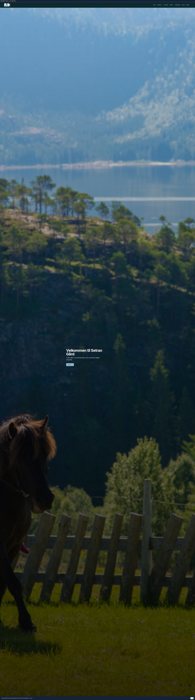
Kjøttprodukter (177, 4)
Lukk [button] (192, 698)
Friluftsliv (171, 4)
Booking (187, 4)
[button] (70, 364)
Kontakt (183, 4)
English (2, 0)
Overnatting (166, 4)
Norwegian (12, 0)
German (6, 0)
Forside (154, 4)
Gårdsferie (159, 4)
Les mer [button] (31, 698)
